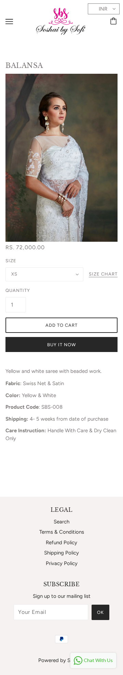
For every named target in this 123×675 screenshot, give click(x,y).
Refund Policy (61, 542)
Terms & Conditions (61, 532)
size (10, 260)
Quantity (15, 290)
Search (61, 522)
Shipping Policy (61, 553)
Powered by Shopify (61, 660)
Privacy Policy (62, 563)
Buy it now (61, 344)
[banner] (60, 21)
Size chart (103, 274)
